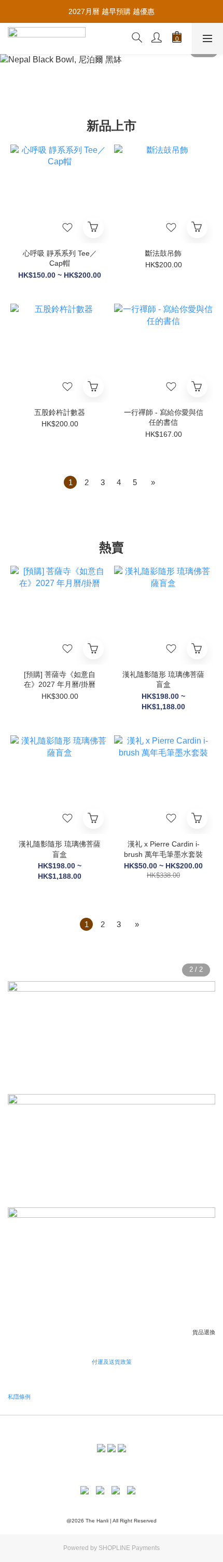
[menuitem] (70, 482)
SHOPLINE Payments (129, 1548)
